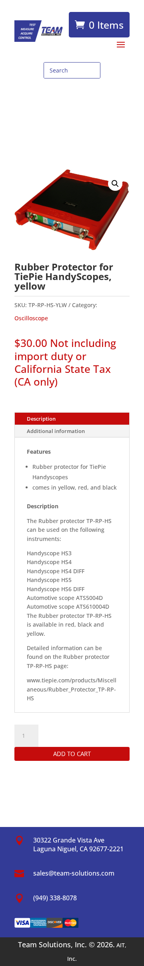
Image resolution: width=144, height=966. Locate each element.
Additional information (56, 431)
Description (41, 418)
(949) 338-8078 (55, 898)
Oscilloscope (31, 318)
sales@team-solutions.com (73, 873)
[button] (115, 183)
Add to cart (72, 754)
